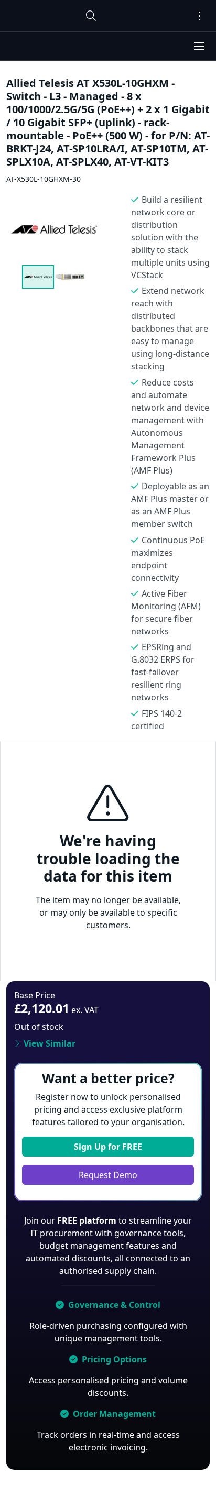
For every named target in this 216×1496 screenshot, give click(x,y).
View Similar (49, 1043)
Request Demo (108, 1175)
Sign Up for (108, 1146)
